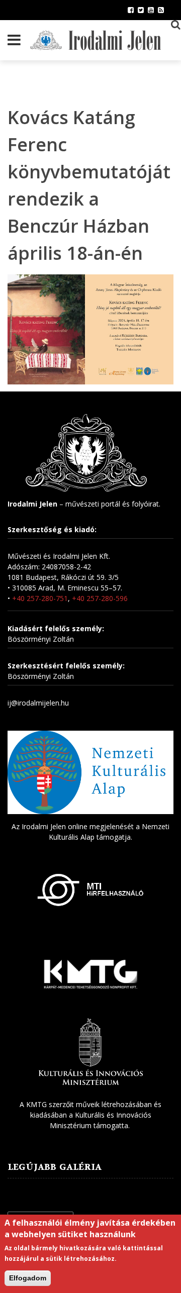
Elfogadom (27, 1278)
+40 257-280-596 (100, 598)
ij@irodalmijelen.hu (38, 703)
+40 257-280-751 (40, 598)
